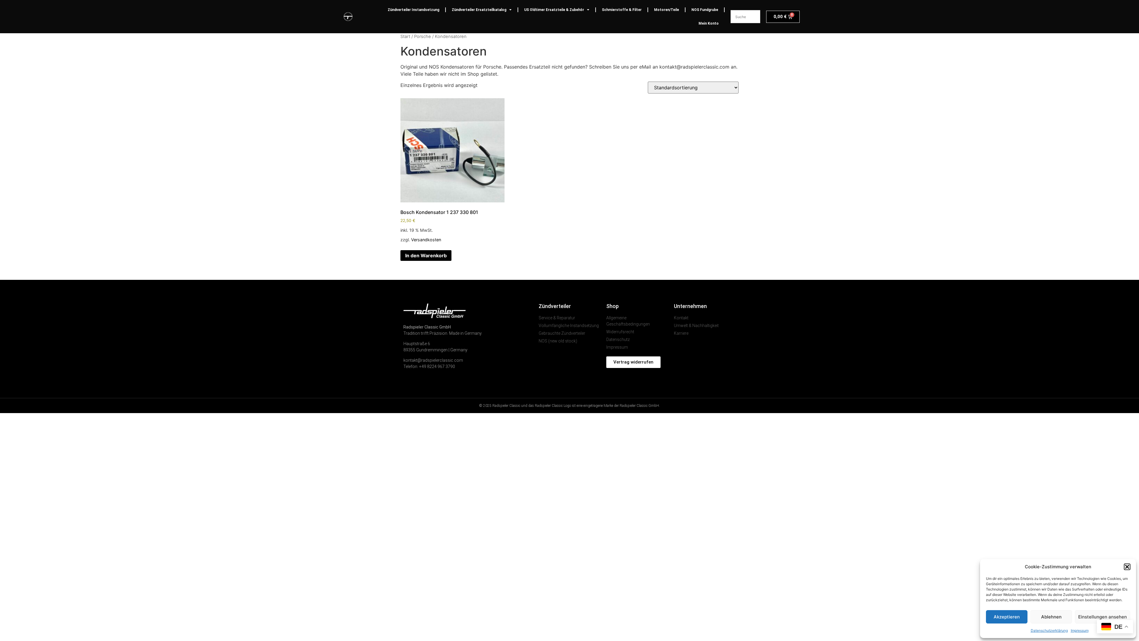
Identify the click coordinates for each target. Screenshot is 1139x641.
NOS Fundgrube (704, 10)
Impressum (1080, 630)
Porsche (422, 36)
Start (405, 36)
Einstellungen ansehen (1102, 617)
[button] (1127, 567)
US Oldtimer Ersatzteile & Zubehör (554, 10)
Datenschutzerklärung (1049, 630)
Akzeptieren (1007, 617)
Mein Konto (709, 23)
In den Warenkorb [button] (426, 255)
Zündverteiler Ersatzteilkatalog (479, 10)
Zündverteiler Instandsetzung (413, 10)
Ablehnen (1051, 617)
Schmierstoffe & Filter (622, 10)
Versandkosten (426, 239)
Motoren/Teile (666, 10)
